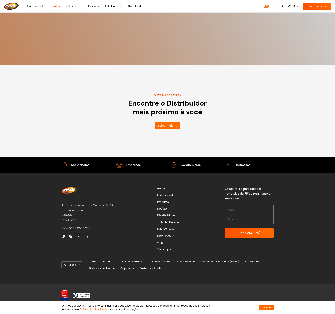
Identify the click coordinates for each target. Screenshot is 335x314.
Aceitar (266, 307)
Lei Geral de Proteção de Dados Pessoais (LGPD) (208, 261)
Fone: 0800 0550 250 (75, 228)
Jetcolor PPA (252, 261)
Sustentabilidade (150, 268)
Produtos (54, 6)
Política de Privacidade (93, 309)
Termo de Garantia (101, 261)
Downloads (135, 6)
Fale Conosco (113, 6)
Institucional (35, 6)
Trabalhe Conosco (168, 222)
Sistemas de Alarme (102, 268)
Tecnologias (164, 249)
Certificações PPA (160, 261)
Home (161, 188)
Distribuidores (90, 6)
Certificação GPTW (131, 261)
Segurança (127, 268)
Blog (160, 242)
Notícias (70, 6)
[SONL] (266, 6)
